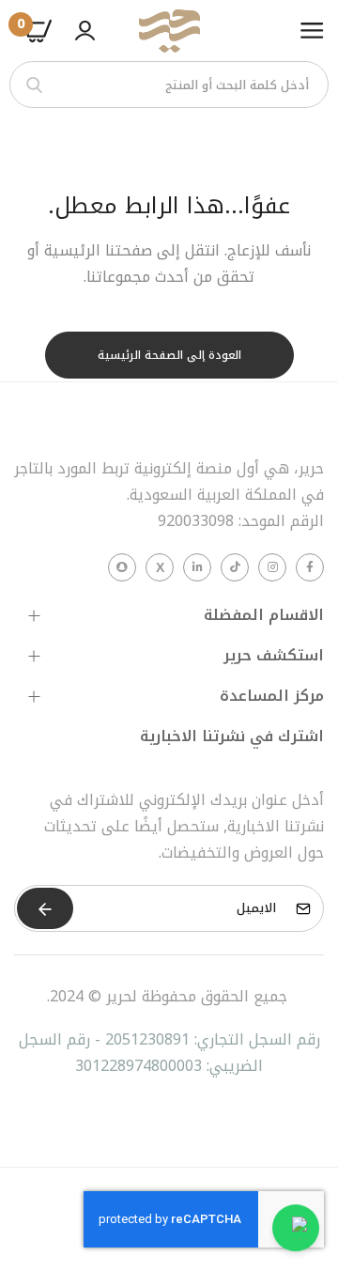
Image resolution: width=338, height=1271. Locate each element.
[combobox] (169, 84)
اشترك (45, 908)
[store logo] (169, 31)
